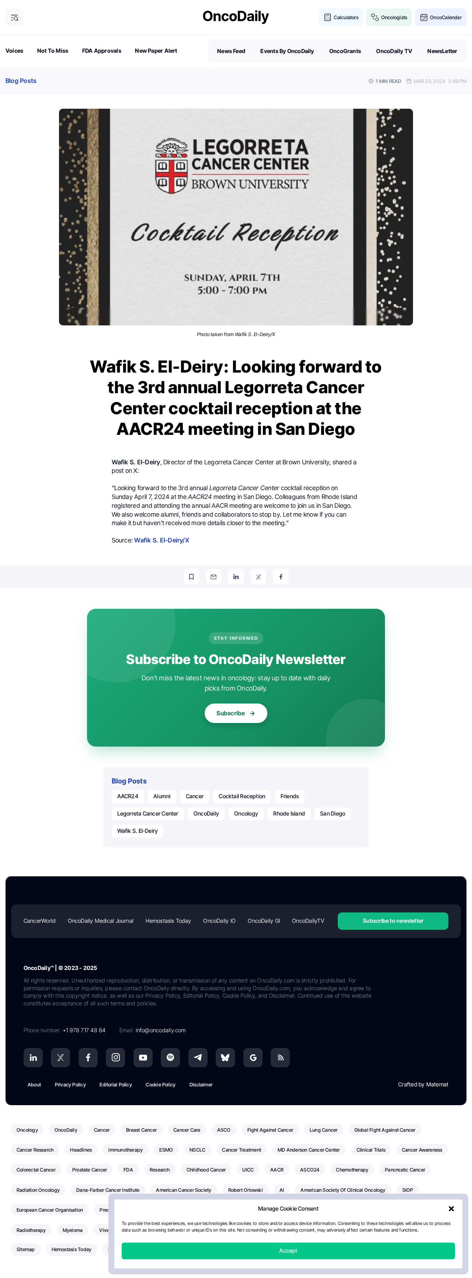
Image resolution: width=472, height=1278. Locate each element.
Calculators (346, 17)
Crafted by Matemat (423, 1084)
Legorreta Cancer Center (147, 813)
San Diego (332, 813)
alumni (161, 796)
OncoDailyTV (308, 920)
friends (290, 796)
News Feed (231, 51)
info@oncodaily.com (161, 1030)
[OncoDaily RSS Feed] (280, 1057)
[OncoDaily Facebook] (88, 1057)
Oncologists (394, 17)
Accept (288, 1250)
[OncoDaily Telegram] (198, 1057)
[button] (451, 1209)
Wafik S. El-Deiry (137, 830)
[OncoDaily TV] (143, 1057)
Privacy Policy (70, 1084)
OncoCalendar (446, 17)
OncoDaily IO (219, 920)
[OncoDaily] (236, 17)
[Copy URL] (191, 576)
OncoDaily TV (394, 51)
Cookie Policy (161, 1084)
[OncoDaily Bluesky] (225, 1057)
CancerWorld (39, 920)
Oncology (246, 813)
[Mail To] (213, 576)
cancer (195, 796)
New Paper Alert (156, 50)
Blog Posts (21, 80)
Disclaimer (201, 1084)
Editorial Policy (116, 1084)
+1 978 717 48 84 (84, 1030)
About (34, 1084)
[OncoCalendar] (424, 17)
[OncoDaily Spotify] (170, 1057)
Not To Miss (52, 50)
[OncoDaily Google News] (253, 1057)
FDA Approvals (101, 50)
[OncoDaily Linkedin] (33, 1057)
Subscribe (230, 713)
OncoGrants (345, 51)
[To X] (258, 576)
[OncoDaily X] (60, 1057)
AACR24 (127, 796)
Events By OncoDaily (287, 51)
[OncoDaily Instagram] (115, 1057)
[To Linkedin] (236, 576)
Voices (14, 50)
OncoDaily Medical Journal (101, 920)
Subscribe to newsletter (393, 920)
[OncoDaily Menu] (15, 17)
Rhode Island (289, 813)
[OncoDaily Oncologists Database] (375, 17)
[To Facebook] (281, 576)
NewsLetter (442, 51)
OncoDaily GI (264, 920)
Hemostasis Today (168, 920)
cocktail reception (242, 796)
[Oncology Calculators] (327, 17)
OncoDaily (206, 813)
